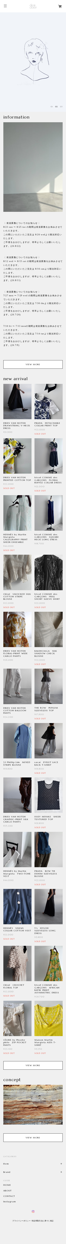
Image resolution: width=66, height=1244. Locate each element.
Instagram (9, 1201)
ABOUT (7, 1190)
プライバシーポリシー (21, 1221)
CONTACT (9, 1196)
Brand (7, 1172)
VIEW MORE (33, 364)
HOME (7, 1185)
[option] (33, 62)
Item (6, 1163)
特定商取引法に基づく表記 (43, 1221)
